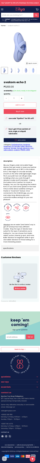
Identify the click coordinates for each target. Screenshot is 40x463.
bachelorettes (17, 144)
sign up (30, 337)
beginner (26, 144)
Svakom (17, 150)
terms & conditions (32, 447)
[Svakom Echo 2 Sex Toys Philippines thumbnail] (4, 70)
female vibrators (23, 148)
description (8, 161)
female (13, 148)
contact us (5, 432)
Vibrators (6, 225)
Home (3, 25)
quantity (7, 94)
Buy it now (20, 111)
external (7, 148)
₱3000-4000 (25, 150)
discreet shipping (7, 447)
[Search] (36, 15)
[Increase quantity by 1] (21, 98)
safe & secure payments (25, 445)
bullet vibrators (26, 146)
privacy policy (19, 447)
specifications (8, 248)
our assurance (9, 445)
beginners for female (12, 146)
